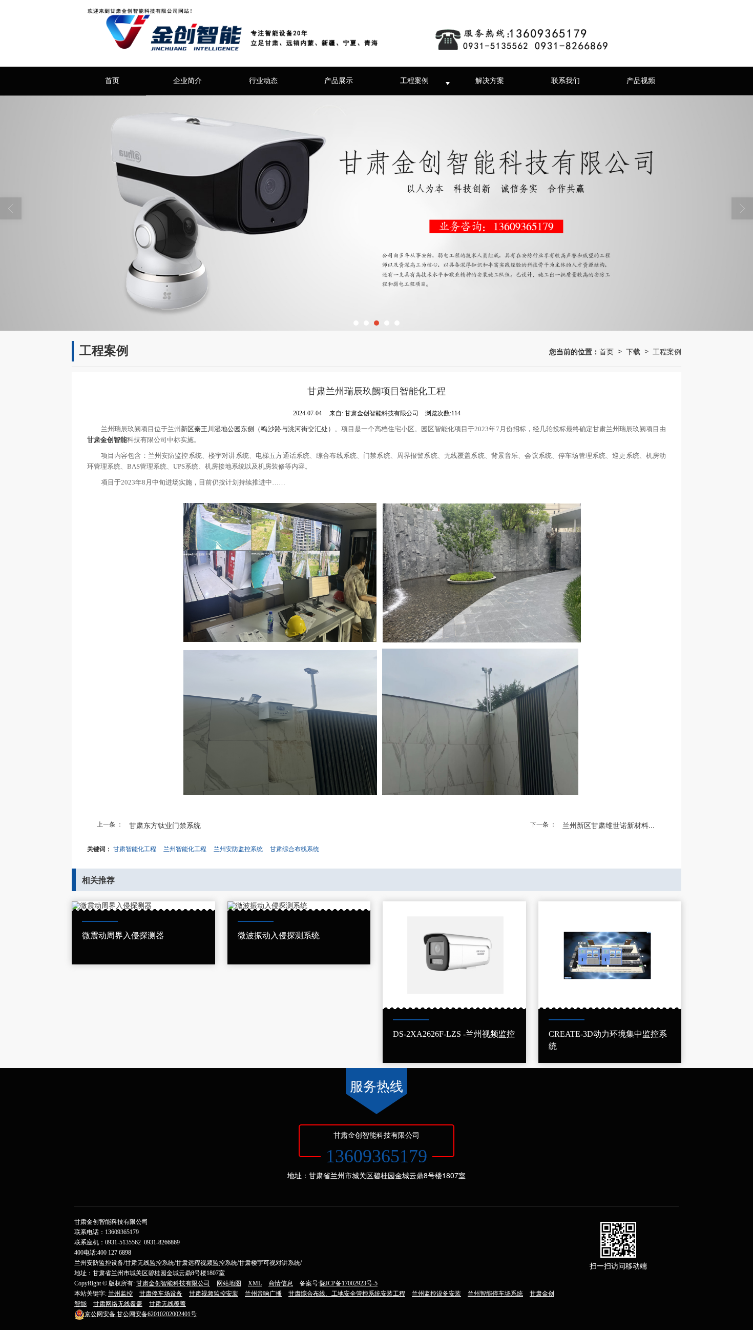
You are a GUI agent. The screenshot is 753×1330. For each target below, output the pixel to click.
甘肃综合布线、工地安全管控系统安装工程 (346, 1293)
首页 (112, 81)
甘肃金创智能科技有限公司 (173, 1283)
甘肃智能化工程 (134, 848)
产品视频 (640, 81)
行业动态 (263, 81)
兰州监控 (120, 1293)
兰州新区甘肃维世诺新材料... (608, 825)
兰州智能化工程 (184, 848)
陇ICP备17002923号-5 (349, 1283)
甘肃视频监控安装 (213, 1293)
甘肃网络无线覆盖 (117, 1303)
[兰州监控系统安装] (376, 213)
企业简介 (187, 81)
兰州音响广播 (263, 1293)
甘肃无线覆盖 (167, 1303)
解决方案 (489, 81)
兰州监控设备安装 (436, 1293)
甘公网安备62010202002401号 (141, 1314)
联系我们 (565, 81)
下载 (633, 351)
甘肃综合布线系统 (294, 848)
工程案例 (414, 81)
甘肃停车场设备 (160, 1293)
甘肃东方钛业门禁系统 (165, 825)
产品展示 (338, 81)
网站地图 (229, 1283)
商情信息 (280, 1283)
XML (255, 1283)
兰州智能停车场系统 (495, 1293)
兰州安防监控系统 (238, 848)
